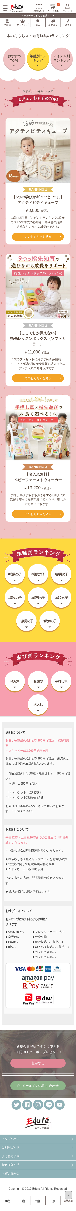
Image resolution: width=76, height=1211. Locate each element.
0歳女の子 (38, 574)
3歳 (53, 1201)
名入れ (38, 705)
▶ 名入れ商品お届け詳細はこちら (28, 891)
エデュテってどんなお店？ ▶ (38, 15)
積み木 (14, 681)
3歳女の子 (49, 621)
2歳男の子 (38, 598)
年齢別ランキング (38, 58)
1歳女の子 (14, 598)
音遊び (38, 681)
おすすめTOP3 (14, 58)
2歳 (37, 1201)
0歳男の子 (14, 574)
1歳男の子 (61, 574)
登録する (38, 1063)
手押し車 (61, 681)
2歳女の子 (61, 598)
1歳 (22, 1201)
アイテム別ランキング (61, 58)
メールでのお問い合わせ (40, 1085)
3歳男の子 (26, 621)
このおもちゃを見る (38, 236)
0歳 (7, 1201)
